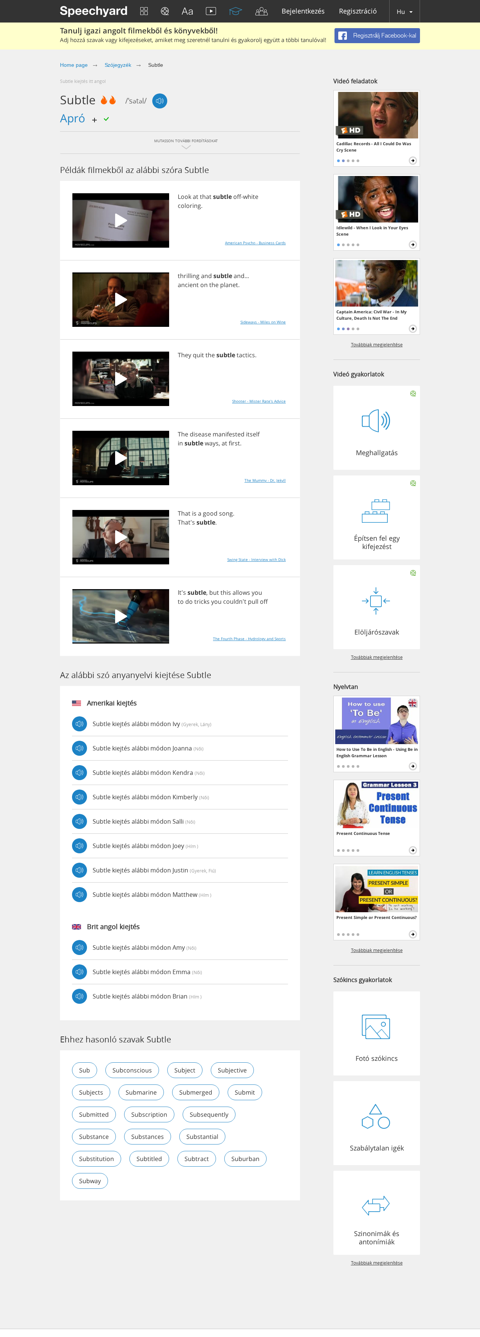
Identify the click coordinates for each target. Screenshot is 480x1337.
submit (245, 1092)
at (195, 197)
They (184, 355)
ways (212, 443)
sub (84, 1070)
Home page (74, 65)
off (237, 197)
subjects (91, 1092)
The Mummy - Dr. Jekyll (265, 480)
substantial (202, 1136)
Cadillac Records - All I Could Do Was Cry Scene (373, 147)
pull (253, 601)
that (206, 197)
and (206, 276)
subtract (196, 1159)
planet (229, 285)
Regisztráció (358, 11)
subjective (232, 1070)
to (181, 601)
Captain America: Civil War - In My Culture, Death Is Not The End (371, 315)
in (180, 443)
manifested (228, 434)
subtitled (149, 1159)
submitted (94, 1114)
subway (90, 1181)
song (226, 513)
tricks (202, 601)
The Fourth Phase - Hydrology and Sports (249, 638)
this (225, 592)
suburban (245, 1159)
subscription (149, 1114)
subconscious (132, 1070)
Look (184, 197)
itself (253, 434)
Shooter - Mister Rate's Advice (259, 401)
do (189, 601)
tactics (246, 355)
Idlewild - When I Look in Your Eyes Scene (372, 231)
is (194, 513)
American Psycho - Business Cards (255, 242)
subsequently (209, 1114)
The (183, 434)
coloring (189, 206)
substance (94, 1136)
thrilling (189, 276)
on (204, 285)
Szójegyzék (118, 65)
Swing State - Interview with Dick (256, 559)
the (214, 285)
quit (198, 355)
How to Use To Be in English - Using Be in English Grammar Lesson (377, 752)
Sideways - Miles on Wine (263, 322)
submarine (141, 1092)
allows (241, 592)
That (184, 513)
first (234, 443)
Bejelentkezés (303, 11)
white (250, 197)
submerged (195, 1092)
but (214, 592)
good (210, 513)
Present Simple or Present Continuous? (376, 917)
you (257, 592)
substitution (96, 1159)
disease (200, 434)
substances (147, 1136)
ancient (188, 285)
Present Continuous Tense (363, 833)
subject (184, 1070)
